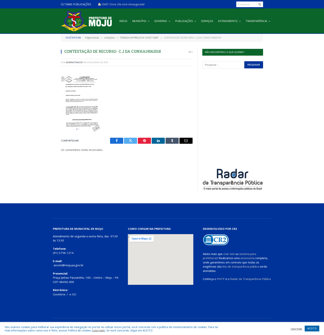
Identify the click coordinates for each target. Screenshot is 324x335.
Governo (160, 21)
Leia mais (98, 330)
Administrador (74, 62)
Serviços (207, 21)
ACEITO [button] (312, 328)
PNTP (221, 279)
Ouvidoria (59, 294)
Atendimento (228, 21)
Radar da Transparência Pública (250, 279)
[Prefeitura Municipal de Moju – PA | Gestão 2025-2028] (87, 21)
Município (139, 21)
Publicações (184, 21)
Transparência (256, 21)
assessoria (247, 258)
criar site (229, 254)
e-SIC (72, 294)
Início (123, 21)
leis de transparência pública (241, 266)
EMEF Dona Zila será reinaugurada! (123, 4)
